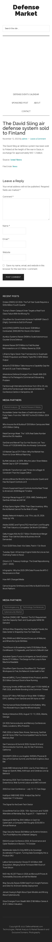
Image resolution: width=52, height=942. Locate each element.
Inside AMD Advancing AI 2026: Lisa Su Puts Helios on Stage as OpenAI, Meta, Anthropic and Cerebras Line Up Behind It (25, 771)
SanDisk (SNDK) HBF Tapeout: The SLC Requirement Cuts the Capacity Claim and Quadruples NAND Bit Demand (24, 620)
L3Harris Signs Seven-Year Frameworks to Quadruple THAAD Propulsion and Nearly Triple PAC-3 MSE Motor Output (25, 357)
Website (6, 252)
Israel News (16, 160)
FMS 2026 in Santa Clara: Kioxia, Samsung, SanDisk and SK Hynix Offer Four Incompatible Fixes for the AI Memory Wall (25, 735)
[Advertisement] (26, 63)
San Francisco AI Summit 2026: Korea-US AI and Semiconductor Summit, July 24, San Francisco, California (23, 747)
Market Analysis (22, 929)
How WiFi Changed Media (13, 579)
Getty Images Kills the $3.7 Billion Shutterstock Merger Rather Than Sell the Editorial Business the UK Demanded (25, 536)
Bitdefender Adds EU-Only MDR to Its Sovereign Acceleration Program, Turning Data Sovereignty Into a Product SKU (25, 853)
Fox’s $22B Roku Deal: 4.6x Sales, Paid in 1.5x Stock (24, 546)
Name (6, 226)
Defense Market (26, 10)
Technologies (9, 929)
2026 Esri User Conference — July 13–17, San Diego (24, 789)
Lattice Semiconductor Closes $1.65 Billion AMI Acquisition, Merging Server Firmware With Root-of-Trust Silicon (24, 865)
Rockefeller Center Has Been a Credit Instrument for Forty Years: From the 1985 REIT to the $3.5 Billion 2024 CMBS (26, 415)
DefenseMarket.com (34, 926)
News (15, 166)
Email (6, 239)
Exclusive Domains (20, 932)
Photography (34, 932)
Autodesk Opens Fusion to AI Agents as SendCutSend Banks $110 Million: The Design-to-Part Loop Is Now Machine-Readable (25, 659)
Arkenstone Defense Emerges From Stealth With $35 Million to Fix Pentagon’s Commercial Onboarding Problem (24, 377)
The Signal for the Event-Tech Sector (18, 804)
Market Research (38, 929)
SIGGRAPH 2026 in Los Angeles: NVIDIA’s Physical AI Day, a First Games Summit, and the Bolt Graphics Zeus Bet (26, 759)
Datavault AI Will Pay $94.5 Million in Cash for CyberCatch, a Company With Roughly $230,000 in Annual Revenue (24, 823)
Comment (8, 196)
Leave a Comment (38, 139)
